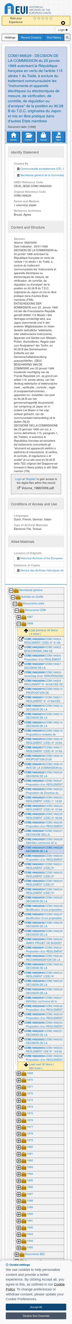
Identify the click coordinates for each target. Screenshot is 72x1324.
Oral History (54, 37)
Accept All (36, 1307)
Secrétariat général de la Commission (43, 175)
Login (61, 30)
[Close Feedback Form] (63, 23)
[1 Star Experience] (35, 18)
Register (31, 479)
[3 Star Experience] (43, 18)
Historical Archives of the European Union (44, 558)
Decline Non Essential (36, 1315)
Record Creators (31, 37)
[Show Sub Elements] (18, 617)
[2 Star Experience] (39, 18)
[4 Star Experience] (47, 18)
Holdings (10, 37)
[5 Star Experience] (51, 18)
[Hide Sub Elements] (11, 591)
